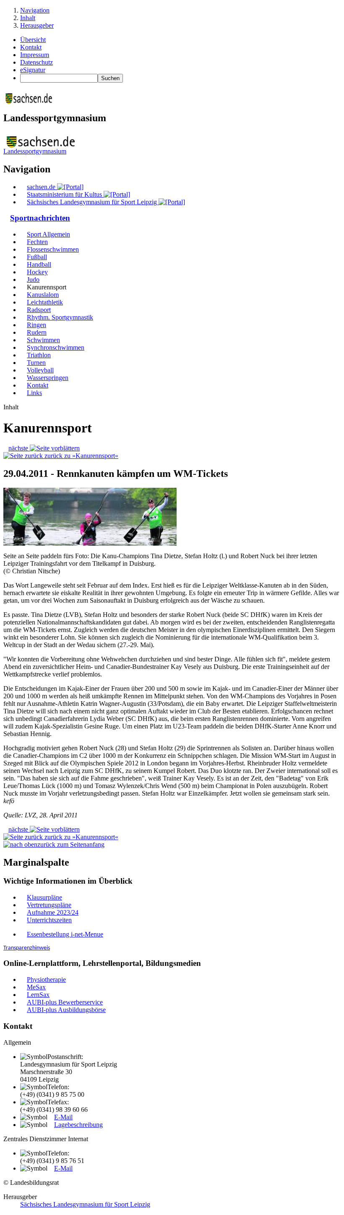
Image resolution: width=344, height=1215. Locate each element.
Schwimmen (43, 339)
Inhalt (27, 17)
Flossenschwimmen (53, 249)
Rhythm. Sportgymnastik (60, 317)
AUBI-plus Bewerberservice (65, 1002)
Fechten (37, 241)
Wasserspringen (47, 377)
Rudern (37, 332)
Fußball (37, 256)
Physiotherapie (46, 979)
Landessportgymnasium (34, 151)
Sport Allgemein (48, 234)
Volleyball (40, 370)
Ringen (36, 324)
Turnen (36, 362)
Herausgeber (37, 25)
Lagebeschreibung (78, 1124)
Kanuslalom (43, 294)
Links (34, 392)
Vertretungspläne (49, 904)
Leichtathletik (45, 302)
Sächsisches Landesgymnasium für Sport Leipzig (93, 202)
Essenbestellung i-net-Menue (65, 934)
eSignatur (32, 69)
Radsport (39, 309)
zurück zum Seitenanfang (70, 844)
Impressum (34, 54)
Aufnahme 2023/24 (52, 912)
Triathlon (39, 355)
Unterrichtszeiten (49, 920)
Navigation (35, 10)
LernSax (38, 994)
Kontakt (31, 47)
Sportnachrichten (40, 217)
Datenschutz (36, 62)
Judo (33, 279)
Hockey (37, 272)
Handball (39, 264)
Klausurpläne (44, 897)
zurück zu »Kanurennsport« (80, 455)
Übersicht (33, 39)
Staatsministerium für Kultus (65, 194)
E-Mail (63, 1117)
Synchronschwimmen (55, 347)
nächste (19, 448)
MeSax (36, 987)
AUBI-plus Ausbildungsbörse (66, 1009)
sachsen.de (42, 186)
